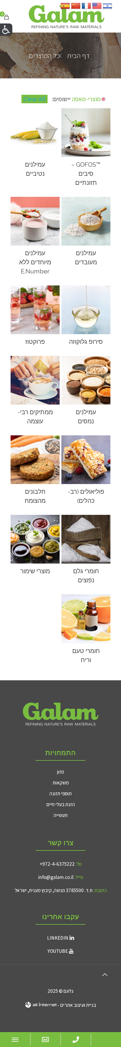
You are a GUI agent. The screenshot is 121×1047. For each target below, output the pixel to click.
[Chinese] (75, 8)
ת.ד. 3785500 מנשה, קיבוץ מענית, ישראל (54, 890)
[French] (86, 8)
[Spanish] (65, 8)
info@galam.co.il (55, 877)
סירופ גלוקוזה (86, 341)
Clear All (34, 99)
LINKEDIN (57, 938)
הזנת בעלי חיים (60, 804)
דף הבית (78, 55)
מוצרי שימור (35, 571)
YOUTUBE (58, 951)
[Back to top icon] (105, 974)
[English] (97, 8)
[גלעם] (66, 16)
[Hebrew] (107, 8)
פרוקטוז (35, 341)
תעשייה (60, 815)
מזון (60, 772)
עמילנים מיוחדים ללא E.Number (35, 262)
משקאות (61, 782)
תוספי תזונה (60, 793)
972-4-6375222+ (57, 864)
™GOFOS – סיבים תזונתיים (85, 173)
